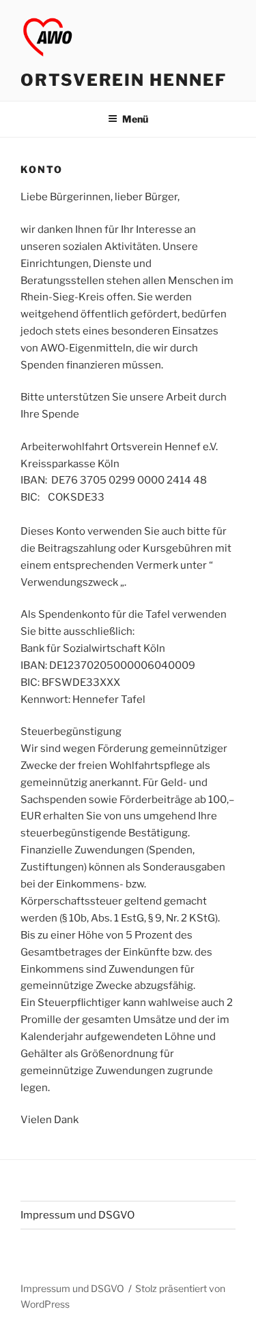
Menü (135, 119)
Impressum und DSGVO (77, 1215)
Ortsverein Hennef (123, 80)
